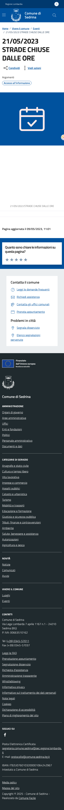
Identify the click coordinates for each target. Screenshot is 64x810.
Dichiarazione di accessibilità (18, 710)
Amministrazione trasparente (19, 676)
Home (5, 28)
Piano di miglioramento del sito (20, 715)
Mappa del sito (10, 788)
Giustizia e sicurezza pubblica (19, 517)
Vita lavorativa (10, 477)
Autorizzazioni (10, 539)
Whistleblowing (11, 681)
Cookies (6, 704)
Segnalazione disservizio (16, 664)
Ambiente (8, 528)
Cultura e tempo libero (15, 471)
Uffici (5, 423)
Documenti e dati (12, 446)
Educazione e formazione (16, 511)
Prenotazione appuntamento (19, 659)
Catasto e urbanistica (14, 494)
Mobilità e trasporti (13, 505)
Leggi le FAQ (9, 653)
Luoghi (6, 595)
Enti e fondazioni (12, 429)
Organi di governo (12, 412)
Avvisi (5, 576)
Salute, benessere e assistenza (20, 534)
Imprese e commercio (14, 483)
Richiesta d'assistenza (15, 670)
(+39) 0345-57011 (18, 641)
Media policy (9, 782)
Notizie (6, 564)
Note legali (8, 698)
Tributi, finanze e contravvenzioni (21, 522)
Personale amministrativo (17, 440)
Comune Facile (27, 798)
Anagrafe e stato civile (15, 466)
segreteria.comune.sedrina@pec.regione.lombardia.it (32, 750)
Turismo (6, 500)
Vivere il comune (20, 28)
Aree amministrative (14, 418)
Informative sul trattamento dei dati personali (29, 693)
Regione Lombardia (13, 4)
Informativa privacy (13, 687)
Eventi (36, 28)
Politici (6, 435)
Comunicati (8, 570)
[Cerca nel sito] (54, 15)
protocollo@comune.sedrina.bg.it (30, 757)
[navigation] (4, 15)
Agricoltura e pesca (13, 545)
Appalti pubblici (11, 488)
